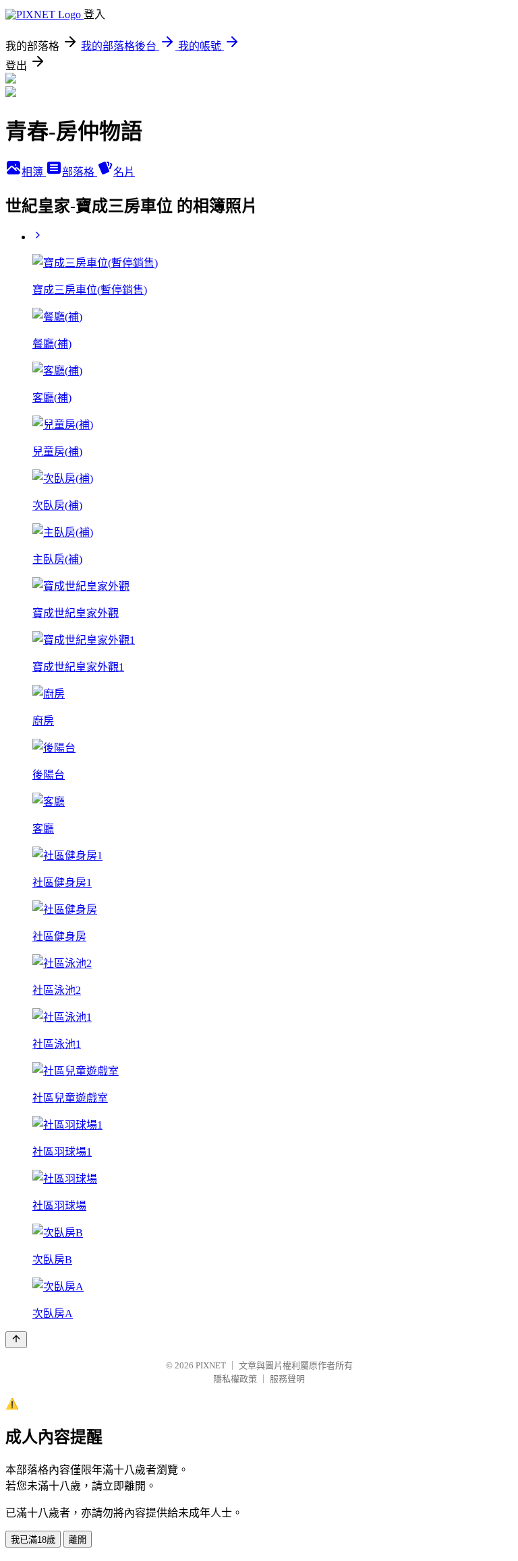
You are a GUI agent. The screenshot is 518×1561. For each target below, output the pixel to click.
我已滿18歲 (33, 1540)
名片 (124, 172)
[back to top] (16, 1339)
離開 (77, 1540)
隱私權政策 (235, 1379)
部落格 (79, 172)
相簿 (34, 172)
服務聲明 (287, 1379)
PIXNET (211, 1365)
